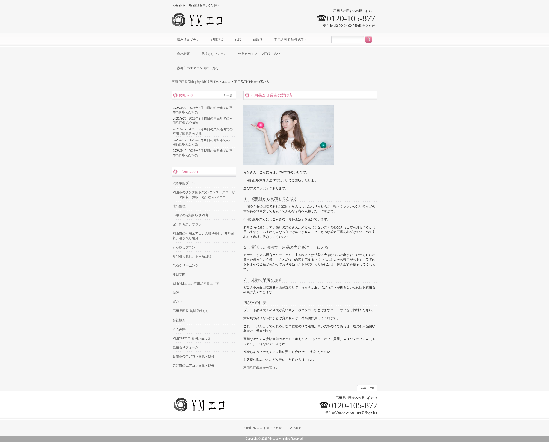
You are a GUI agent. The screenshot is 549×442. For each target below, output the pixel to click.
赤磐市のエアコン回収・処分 (193, 365)
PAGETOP (367, 388)
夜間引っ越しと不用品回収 (192, 256)
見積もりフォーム (185, 347)
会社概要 (179, 320)
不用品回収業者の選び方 (261, 368)
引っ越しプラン (184, 247)
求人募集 (179, 329)
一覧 (229, 95)
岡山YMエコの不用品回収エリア (196, 283)
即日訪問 (179, 274)
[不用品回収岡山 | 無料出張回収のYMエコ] (198, 25)
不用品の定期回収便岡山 (190, 215)
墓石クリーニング (185, 265)
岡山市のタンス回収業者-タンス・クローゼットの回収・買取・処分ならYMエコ (204, 195)
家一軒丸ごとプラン (187, 224)
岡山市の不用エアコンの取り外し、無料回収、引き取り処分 (203, 236)
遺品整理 (179, 206)
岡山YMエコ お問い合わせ (192, 338)
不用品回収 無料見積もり (191, 311)
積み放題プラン (184, 183)
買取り (177, 301)
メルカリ (262, 326)
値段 (176, 292)
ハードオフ (338, 310)
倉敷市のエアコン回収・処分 (193, 356)
